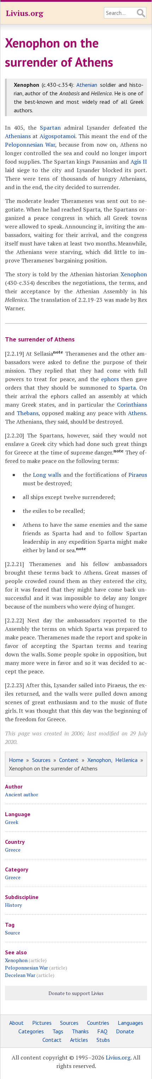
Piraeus (137, 475)
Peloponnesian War (30, 144)
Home (16, 759)
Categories (31, 1031)
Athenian (86, 84)
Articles (79, 1039)
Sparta (127, 387)
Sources (41, 759)
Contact (52, 1039)
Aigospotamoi (57, 136)
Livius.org (24, 13)
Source (12, 932)
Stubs (103, 1039)
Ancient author (21, 794)
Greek (11, 822)
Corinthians (132, 404)
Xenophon (134, 274)
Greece (13, 849)
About (16, 1022)
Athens (137, 413)
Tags (57, 1031)
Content (68, 759)
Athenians (18, 136)
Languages (130, 1022)
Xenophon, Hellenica (112, 759)
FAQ (102, 1031)
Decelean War (20, 975)
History (13, 905)
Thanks (80, 1031)
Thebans (28, 413)
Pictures (42, 1022)
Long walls (47, 475)
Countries (98, 1022)
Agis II (138, 161)
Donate (125, 1031)
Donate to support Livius (76, 993)
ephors (110, 379)
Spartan (50, 127)
